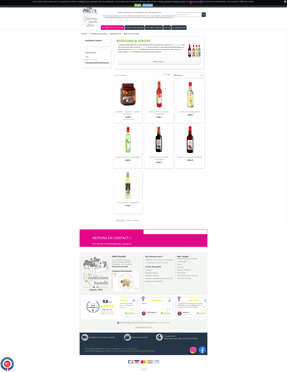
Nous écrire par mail (120, 266)
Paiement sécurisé (152, 276)
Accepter (138, 5)
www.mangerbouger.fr (131, 348)
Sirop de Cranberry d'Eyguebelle (190, 157)
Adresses (180, 267)
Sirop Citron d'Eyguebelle (190, 112)
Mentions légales (151, 273)
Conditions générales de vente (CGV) (159, 278)
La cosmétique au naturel (113, 28)
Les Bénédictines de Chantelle (156, 263)
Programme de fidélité (153, 281)
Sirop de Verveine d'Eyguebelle (128, 157)
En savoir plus (147, 5)
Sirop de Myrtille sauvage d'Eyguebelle (159, 158)
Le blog (167, 28)
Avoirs (179, 264)
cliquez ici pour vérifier (162, 323)
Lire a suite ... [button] (159, 62)
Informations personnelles (187, 259)
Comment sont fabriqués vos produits (159, 260)
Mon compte (182, 256)
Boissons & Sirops (93, 40)
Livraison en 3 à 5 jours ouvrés (102, 337)
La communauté (179, 28)
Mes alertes (181, 273)
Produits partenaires (135, 28)
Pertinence (188, 75)
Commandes (182, 261)
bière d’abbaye (134, 49)
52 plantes (144, 47)
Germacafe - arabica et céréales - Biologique (128, 113)
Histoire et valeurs (154, 28)
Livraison (148, 270)
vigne (130, 52)
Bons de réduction (184, 270)
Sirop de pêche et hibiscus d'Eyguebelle (159, 113)
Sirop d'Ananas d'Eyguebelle (128, 202)
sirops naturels (176, 45)
